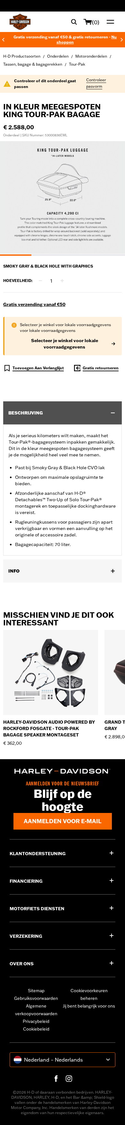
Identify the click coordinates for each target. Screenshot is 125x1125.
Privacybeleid (36, 1021)
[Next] (122, 39)
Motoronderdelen (91, 56)
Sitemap (36, 990)
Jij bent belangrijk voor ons (89, 1005)
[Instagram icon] (69, 1078)
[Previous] (3, 39)
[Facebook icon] (56, 1078)
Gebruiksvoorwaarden (36, 998)
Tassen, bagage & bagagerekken (32, 64)
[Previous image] (12, 198)
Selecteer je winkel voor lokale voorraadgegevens (64, 344)
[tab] (15, 255)
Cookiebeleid (36, 1029)
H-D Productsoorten (21, 56)
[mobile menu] (109, 22)
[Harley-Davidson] (62, 771)
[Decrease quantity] (40, 280)
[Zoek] (74, 22)
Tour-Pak (77, 64)
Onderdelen (58, 56)
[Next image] (112, 198)
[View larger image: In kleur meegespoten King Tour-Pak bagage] (62, 197)
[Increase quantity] (62, 280)
